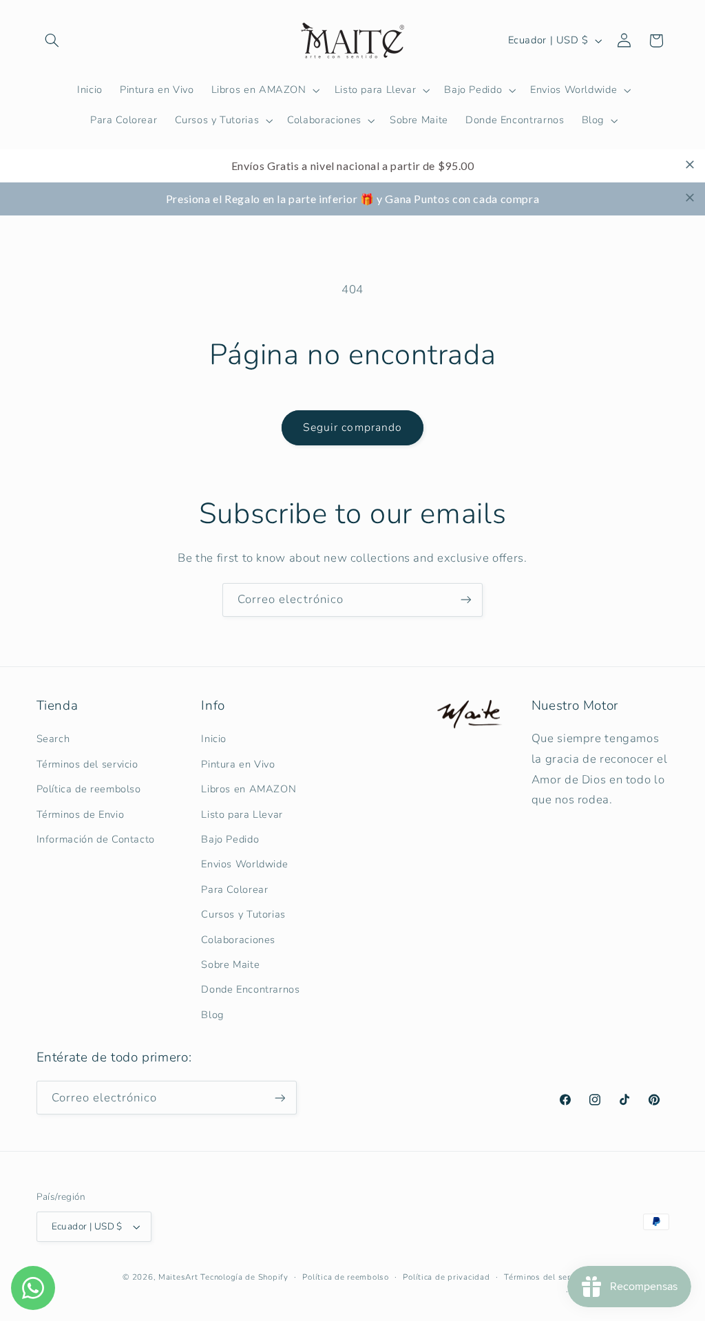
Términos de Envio (80, 814)
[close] (689, 164)
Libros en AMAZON (248, 789)
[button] (52, 40)
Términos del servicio (87, 764)
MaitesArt (178, 1276)
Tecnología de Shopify (244, 1276)
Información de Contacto (96, 839)
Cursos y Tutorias (243, 914)
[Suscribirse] (466, 600)
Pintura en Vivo (238, 764)
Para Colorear (234, 889)
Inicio (214, 739)
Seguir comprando (352, 427)
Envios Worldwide (244, 864)
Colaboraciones (238, 940)
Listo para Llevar (242, 814)
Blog (212, 1015)
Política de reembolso (88, 789)
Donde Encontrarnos (250, 989)
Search (53, 739)
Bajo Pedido (230, 839)
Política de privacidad (446, 1276)
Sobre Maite (230, 964)
